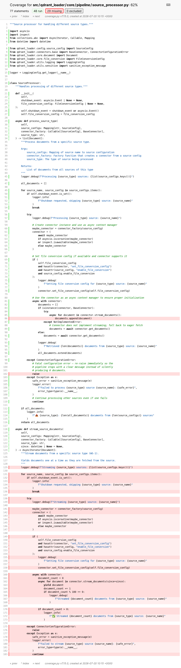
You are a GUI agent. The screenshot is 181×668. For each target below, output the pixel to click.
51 (6, 197)
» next (36, 16)
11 (6, 58)
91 (6, 335)
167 (5, 598)
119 (5, 432)
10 (6, 55)
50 (6, 193)
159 (5, 571)
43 (6, 169)
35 (6, 141)
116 (5, 422)
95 (6, 349)
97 (6, 356)
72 (6, 270)
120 (5, 436)
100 (5, 367)
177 (5, 633)
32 (6, 131)
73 (6, 273)
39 (6, 155)
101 (5, 370)
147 (5, 529)
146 (5, 526)
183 (5, 654)
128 (5, 463)
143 (5, 515)
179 (5, 640)
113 (5, 411)
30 (6, 124)
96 (6, 353)
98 (6, 359)
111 (5, 405)
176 (5, 630)
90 (6, 332)
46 (6, 180)
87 (6, 321)
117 (5, 425)
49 (6, 190)
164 (5, 588)
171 (5, 612)
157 (5, 564)
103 (5, 377)
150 (5, 539)
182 (5, 650)
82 (6, 304)
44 (6, 173)
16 (6, 76)
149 (5, 536)
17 (6, 79)
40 (6, 159)
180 (5, 643)
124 (5, 450)
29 (54, 11)
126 (5, 456)
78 (6, 290)
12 (6, 62)
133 (5, 481)
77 (6, 287)
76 (6, 283)
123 (5, 446)
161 (5, 578)
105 (5, 384)
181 (5, 647)
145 (5, 522)
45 (6, 176)
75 (6, 280)
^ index (25, 16)
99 (6, 363)
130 (5, 470)
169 (5, 605)
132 (5, 477)
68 (6, 256)
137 (5, 495)
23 (6, 100)
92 (6, 339)
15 (6, 72)
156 (5, 560)
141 (5, 508)
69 (6, 259)
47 (6, 183)
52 (6, 200)
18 (6, 83)
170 (5, 609)
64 (6, 242)
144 (5, 519)
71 (6, 266)
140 (5, 505)
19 (6, 86)
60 (6, 228)
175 (5, 626)
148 (5, 533)
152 (5, 546)
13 (6, 65)
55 (6, 211)
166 (5, 595)
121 (5, 439)
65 (6, 245)
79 (6, 294)
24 (6, 103)
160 (5, 574)
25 (6, 107)
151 (5, 543)
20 (6, 90)
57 (6, 218)
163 (5, 585)
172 (5, 616)
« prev (13, 16)
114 (5, 415)
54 (6, 207)
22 (6, 96)
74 (6, 276)
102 (5, 373)
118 (5, 429)
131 (5, 474)
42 (6, 166)
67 (6, 252)
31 (6, 128)
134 (5, 484)
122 (5, 443)
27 (6, 114)
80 (6, 297)
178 (5, 636)
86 (6, 318)
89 (6, 328)
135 (5, 488)
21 (6, 93)
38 (6, 152)
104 (5, 380)
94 (6, 346)
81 (6, 301)
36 (6, 145)
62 (6, 235)
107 (5, 391)
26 (6, 110)
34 (6, 138)
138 (5, 498)
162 (5, 581)
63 (6, 238)
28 (6, 117)
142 (5, 512)
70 (6, 263)
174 (5, 623)
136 (5, 491)
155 (5, 557)
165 (5, 591)
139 (5, 502)
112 (5, 408)
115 (5, 418)
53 (6, 204)
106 (5, 387)
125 (5, 453)
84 (6, 311)
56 (6, 214)
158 (5, 567)
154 (5, 553)
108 (5, 394)
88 (6, 325)
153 (5, 550)
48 (38, 11)
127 (5, 460)
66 (6, 249)
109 (5, 398)
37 (6, 148)
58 (6, 221)
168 (5, 602)
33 (6, 135)
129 (5, 467)
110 (5, 401)
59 (6, 224)
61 (6, 231)
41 (6, 162)
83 (6, 308)
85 (6, 315)
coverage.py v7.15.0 (56, 16)
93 (6, 342)
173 (5, 619)
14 (6, 69)
